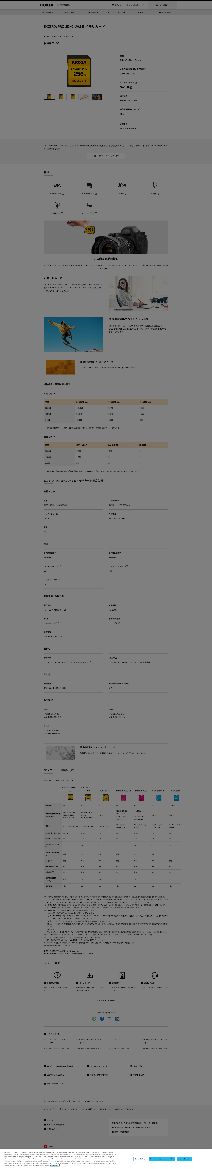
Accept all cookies (184, 1159)
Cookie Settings (140, 1159)
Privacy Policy (54, 1165)
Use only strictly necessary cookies (162, 1159)
